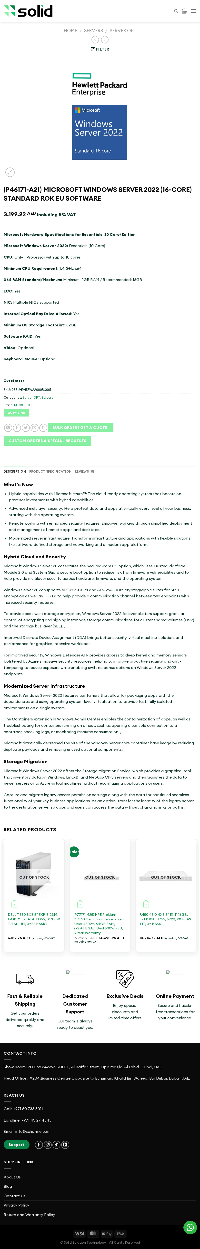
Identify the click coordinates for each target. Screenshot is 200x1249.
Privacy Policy (16, 1205)
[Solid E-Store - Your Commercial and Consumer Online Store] (28, 11)
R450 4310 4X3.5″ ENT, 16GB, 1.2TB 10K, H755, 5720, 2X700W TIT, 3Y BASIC (165, 919)
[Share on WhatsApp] (8, 428)
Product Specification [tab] (50, 471)
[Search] (176, 11)
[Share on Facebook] (17, 428)
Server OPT (123, 30)
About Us (12, 1177)
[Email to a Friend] (34, 428)
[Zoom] (10, 172)
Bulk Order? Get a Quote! (80, 427)
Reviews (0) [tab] (84, 471)
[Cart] (184, 11)
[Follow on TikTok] (56, 1145)
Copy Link (16, 413)
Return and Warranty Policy (29, 1214)
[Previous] (4, 897)
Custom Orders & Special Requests (48, 440)
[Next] (196, 897)
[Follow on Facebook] (39, 1145)
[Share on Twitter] (26, 428)
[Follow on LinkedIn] (65, 1145)
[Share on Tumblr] (43, 428)
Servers (93, 30)
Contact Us (14, 1195)
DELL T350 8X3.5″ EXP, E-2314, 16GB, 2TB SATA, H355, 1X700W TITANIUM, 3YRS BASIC (34, 919)
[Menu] (193, 11)
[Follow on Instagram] (48, 1145)
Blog (8, 1186)
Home (70, 30)
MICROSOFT (23, 405)
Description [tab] (15, 471)
